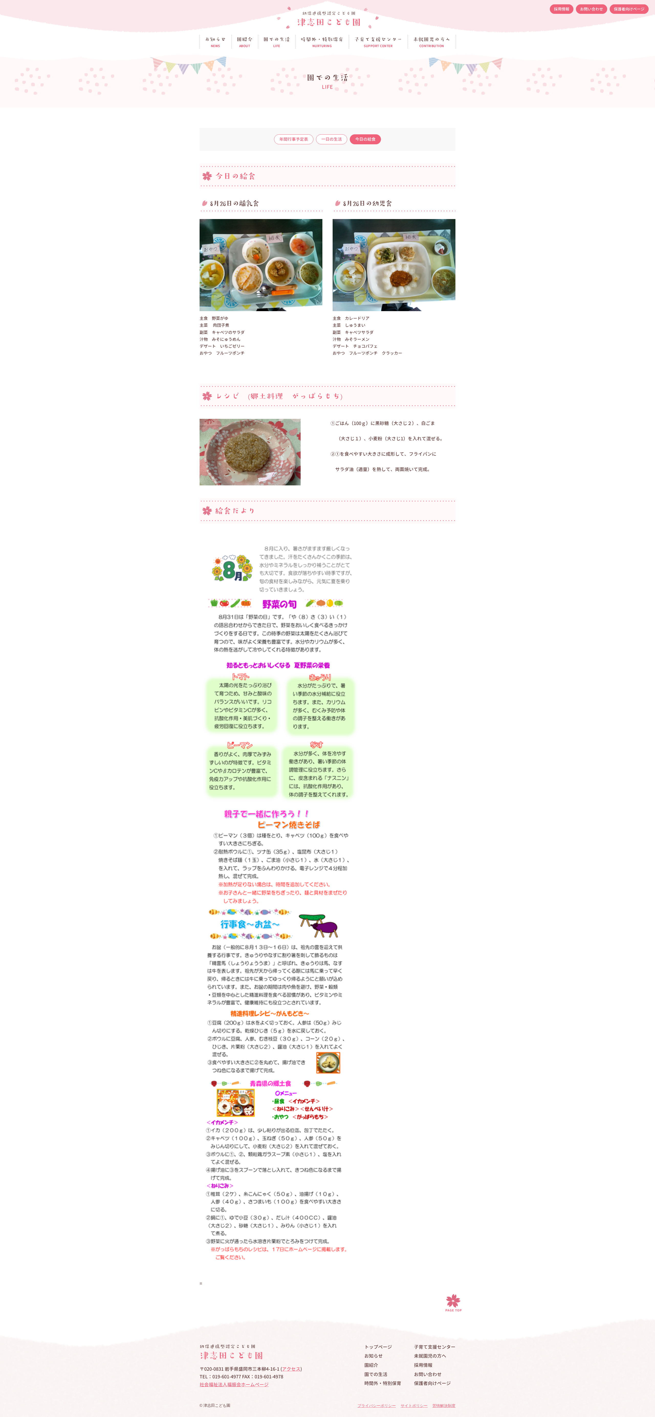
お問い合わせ (591, 9)
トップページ (378, 1347)
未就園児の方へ (430, 1356)
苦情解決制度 (443, 1405)
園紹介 (371, 1365)
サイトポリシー (414, 1405)
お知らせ (373, 1356)
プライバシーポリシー (376, 1405)
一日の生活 (331, 139)
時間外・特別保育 (382, 1383)
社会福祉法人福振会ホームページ (234, 1384)
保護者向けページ (629, 9)
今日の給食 (365, 139)
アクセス (291, 1369)
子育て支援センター (434, 1347)
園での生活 (375, 1374)
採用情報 (561, 9)
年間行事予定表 (293, 139)
